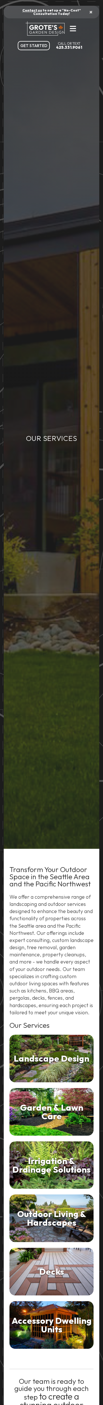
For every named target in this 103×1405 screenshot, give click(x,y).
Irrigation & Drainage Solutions (51, 1165)
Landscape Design (51, 1058)
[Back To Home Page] (46, 28)
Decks (51, 1271)
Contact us (32, 10)
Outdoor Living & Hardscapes (51, 1218)
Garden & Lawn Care (51, 1112)
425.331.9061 (69, 47)
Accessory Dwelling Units (52, 1325)
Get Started (33, 45)
